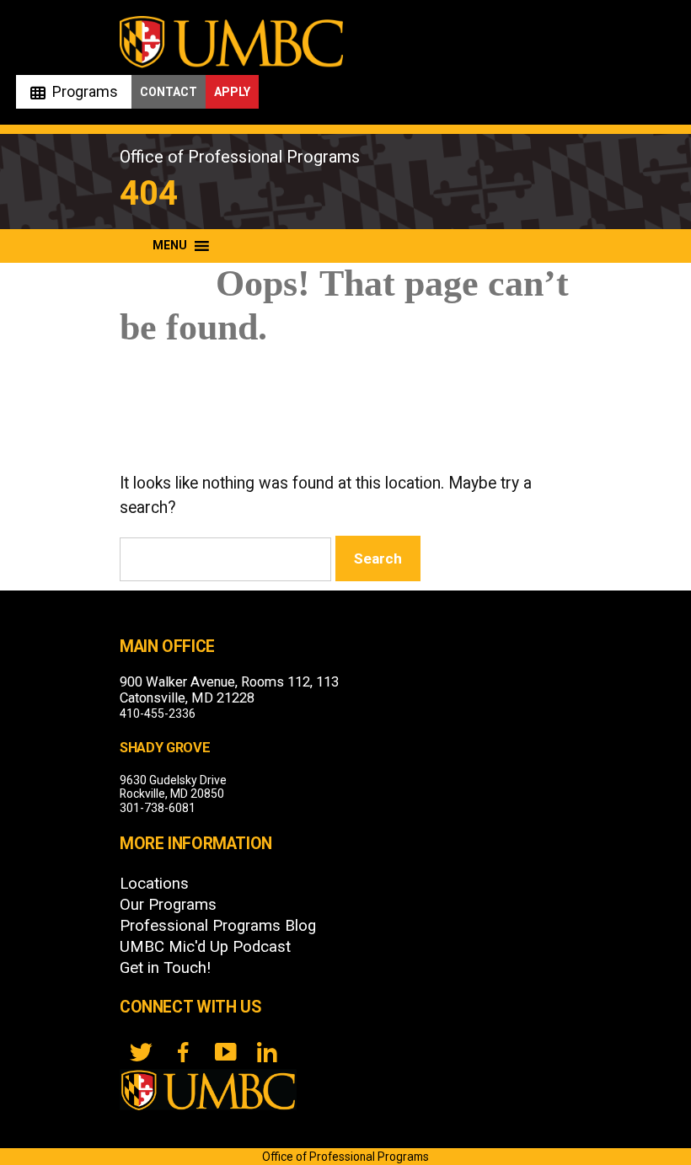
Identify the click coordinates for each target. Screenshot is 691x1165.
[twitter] (141, 1052)
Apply (232, 92)
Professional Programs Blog (218, 926)
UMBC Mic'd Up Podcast (205, 947)
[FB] (183, 1052)
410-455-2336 (158, 713)
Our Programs (168, 904)
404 (149, 193)
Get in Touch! (165, 968)
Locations (154, 883)
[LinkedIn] (267, 1052)
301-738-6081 (158, 808)
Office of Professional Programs (240, 157)
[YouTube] (225, 1052)
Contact (168, 92)
